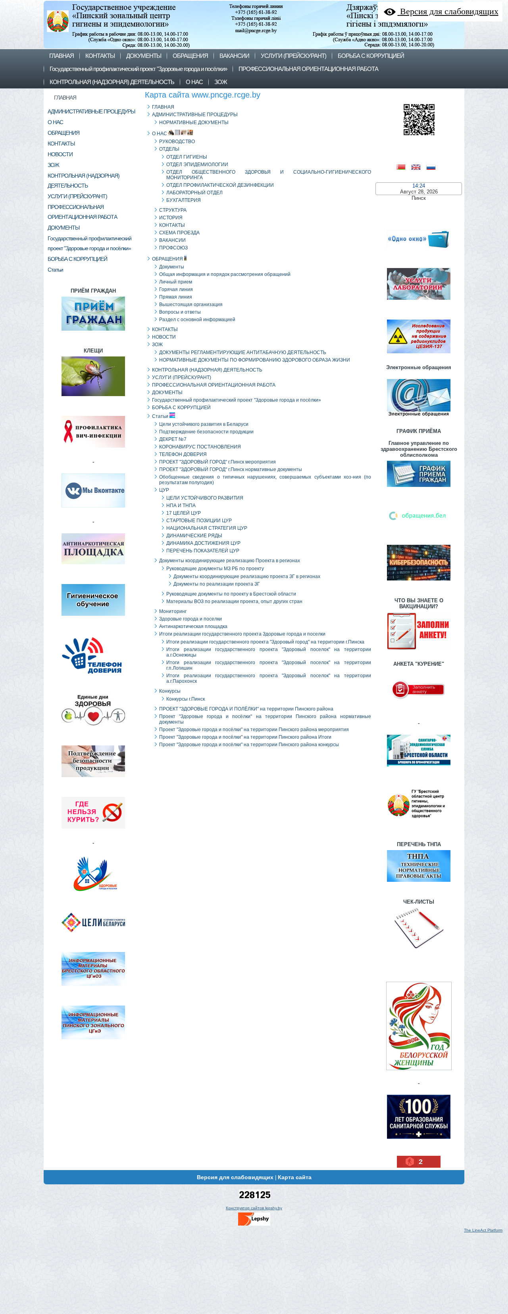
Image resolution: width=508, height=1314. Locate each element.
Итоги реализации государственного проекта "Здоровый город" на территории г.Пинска (265, 642)
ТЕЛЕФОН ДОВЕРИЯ (183, 454)
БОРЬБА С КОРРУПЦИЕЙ (181, 407)
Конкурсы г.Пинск (185, 699)
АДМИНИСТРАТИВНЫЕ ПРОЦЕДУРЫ (195, 114)
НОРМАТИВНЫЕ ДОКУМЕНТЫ (194, 122)
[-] (93, 508)
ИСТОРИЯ (171, 217)
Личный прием (175, 282)
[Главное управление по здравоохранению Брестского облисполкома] (418, 488)
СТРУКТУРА (173, 210)
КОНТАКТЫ (172, 225)
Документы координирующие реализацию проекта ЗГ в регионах (246, 576)
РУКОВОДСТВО (177, 141)
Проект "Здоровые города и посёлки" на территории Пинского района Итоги (245, 737)
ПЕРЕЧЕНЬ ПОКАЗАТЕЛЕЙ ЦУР (202, 551)
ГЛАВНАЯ (65, 97)
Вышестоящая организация (191, 304)
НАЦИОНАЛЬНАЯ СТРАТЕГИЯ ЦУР (206, 528)
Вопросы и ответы (180, 312)
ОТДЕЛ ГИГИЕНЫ (186, 157)
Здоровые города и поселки (190, 619)
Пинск (419, 198)
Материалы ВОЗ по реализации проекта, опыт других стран (234, 601)
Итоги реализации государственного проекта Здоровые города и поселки (242, 634)
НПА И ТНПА (181, 505)
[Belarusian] (403, 166)
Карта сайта (295, 1177)
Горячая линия (176, 289)
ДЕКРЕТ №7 (173, 439)
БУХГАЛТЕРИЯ (183, 200)
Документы (171, 267)
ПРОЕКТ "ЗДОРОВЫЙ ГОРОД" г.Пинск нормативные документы (230, 469)
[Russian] (433, 166)
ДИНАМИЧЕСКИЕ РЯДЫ (194, 535)
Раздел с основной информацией (197, 319)
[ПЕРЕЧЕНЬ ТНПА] (418, 883)
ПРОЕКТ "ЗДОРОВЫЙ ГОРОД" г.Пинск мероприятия (217, 462)
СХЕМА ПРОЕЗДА (179, 233)
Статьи (160, 416)
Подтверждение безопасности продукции (206, 432)
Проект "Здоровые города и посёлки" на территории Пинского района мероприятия (254, 729)
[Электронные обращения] (418, 418)
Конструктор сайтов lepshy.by (254, 1208)
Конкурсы (170, 691)
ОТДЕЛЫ (169, 149)
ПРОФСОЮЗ (173, 248)
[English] (418, 166)
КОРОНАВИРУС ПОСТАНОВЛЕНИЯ (200, 447)
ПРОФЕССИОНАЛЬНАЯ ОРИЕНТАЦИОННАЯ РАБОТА (213, 385)
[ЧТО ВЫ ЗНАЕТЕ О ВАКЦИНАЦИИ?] (418, 651)
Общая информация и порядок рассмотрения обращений (225, 274)
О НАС (159, 133)
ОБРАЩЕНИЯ (167, 259)
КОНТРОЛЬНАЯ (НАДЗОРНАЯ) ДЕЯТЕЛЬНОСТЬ (207, 370)
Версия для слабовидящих (235, 1177)
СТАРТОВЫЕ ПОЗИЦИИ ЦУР (199, 520)
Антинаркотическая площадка (193, 626)
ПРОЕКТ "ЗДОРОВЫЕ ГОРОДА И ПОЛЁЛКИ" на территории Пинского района (246, 709)
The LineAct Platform (483, 1230)
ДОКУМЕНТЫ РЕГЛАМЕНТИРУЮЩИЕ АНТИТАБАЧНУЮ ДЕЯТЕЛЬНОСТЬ (242, 352)
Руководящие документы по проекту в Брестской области (231, 594)
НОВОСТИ (164, 337)
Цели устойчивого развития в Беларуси (203, 424)
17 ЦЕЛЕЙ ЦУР (183, 513)
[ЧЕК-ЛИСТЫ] (418, 950)
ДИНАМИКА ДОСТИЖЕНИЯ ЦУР (203, 543)
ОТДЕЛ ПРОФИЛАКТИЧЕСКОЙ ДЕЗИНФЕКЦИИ (220, 185)
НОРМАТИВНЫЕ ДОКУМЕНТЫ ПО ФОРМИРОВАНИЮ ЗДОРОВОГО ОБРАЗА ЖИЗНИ (254, 360)
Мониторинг (173, 611)
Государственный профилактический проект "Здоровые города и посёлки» (236, 400)
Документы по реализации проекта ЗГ (216, 584)
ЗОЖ (157, 344)
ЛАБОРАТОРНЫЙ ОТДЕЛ (194, 192)
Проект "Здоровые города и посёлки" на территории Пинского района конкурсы (249, 744)
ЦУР (164, 490)
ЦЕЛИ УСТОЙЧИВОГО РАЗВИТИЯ (204, 498)
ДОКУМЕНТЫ (167, 392)
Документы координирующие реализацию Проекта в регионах (229, 560)
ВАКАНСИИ (172, 240)
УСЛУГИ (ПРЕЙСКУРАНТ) (181, 377)
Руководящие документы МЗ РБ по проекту (215, 568)
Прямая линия (175, 297)
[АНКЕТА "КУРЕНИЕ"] (418, 710)
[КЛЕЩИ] (93, 397)
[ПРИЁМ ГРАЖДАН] (93, 332)
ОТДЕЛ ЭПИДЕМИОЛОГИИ (197, 164)
